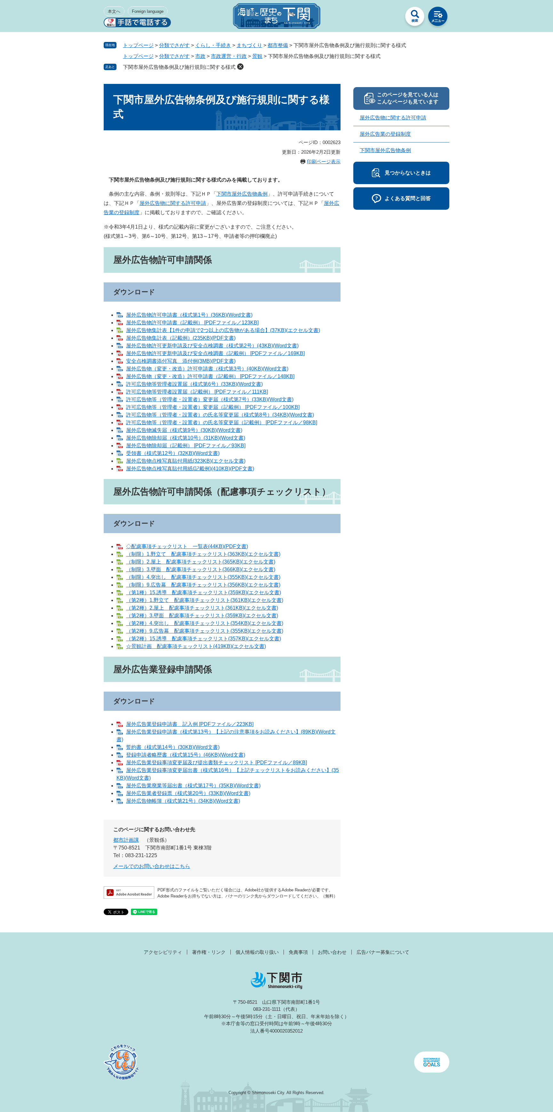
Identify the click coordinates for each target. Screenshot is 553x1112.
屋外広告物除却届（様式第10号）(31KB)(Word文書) (185, 438)
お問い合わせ (332, 952)
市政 (200, 56)
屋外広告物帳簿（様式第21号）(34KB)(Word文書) (183, 801)
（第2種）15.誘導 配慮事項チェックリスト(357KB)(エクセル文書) (203, 638)
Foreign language (148, 11)
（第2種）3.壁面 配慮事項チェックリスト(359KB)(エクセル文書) (202, 615)
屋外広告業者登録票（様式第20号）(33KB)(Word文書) (188, 793)
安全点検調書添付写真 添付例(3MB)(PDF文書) (181, 361)
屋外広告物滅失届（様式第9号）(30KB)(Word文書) (184, 430)
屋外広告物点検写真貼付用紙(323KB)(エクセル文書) (185, 461)
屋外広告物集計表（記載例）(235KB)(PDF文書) (181, 338)
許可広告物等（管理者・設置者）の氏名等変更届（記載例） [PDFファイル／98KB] (221, 422)
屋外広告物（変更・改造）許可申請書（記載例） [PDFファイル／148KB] (210, 376)
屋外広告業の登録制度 (385, 134)
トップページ (138, 45)
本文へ (114, 11)
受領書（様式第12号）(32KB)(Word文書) (173, 453)
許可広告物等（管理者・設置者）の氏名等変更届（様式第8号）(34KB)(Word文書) (220, 415)
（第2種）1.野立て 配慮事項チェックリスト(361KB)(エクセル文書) (204, 600)
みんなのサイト (391, 17)
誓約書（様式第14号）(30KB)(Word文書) (173, 747)
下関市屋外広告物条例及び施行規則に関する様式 (179, 67)
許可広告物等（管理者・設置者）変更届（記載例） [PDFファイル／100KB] (213, 407)
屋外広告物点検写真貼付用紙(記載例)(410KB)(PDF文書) (190, 468)
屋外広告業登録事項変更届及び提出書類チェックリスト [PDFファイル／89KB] (216, 762)
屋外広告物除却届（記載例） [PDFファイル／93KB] (185, 445)
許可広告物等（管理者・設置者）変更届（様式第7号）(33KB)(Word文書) (209, 399)
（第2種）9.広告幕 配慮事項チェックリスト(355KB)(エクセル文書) (204, 631)
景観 (257, 56)
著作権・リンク (209, 952)
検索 (414, 17)
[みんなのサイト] (391, 17)
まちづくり (249, 45)
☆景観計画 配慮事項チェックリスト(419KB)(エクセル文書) (196, 646)
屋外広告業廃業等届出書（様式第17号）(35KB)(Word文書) (193, 785)
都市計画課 (126, 840)
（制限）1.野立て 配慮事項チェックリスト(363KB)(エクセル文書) (203, 554)
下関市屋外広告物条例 (242, 194)
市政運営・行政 (229, 56)
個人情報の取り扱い (257, 952)
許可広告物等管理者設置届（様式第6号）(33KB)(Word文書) (194, 384)
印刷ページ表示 (324, 161)
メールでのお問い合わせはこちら (151, 866)
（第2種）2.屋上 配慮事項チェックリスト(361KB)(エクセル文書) (202, 608)
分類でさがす (174, 45)
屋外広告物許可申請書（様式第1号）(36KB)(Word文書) (189, 315)
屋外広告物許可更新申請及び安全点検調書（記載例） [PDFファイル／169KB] (215, 353)
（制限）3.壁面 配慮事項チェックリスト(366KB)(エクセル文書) (200, 569)
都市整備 (278, 45)
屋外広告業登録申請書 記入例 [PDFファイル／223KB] (189, 724)
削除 (240, 66)
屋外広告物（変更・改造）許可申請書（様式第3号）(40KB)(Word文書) (207, 368)
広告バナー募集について (383, 952)
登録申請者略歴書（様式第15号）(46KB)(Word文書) (185, 755)
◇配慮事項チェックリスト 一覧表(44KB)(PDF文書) (187, 546)
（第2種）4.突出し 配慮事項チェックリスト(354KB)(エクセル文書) (204, 623)
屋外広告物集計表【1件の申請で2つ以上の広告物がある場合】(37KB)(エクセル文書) (223, 330)
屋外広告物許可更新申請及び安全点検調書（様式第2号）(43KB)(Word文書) (212, 345)
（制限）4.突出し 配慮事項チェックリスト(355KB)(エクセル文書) (203, 577)
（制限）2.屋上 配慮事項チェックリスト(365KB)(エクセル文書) (200, 561)
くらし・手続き (213, 45)
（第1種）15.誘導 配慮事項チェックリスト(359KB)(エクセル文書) (203, 592)
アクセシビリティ (163, 952)
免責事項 (298, 952)
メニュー (437, 17)
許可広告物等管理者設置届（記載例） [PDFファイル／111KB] (197, 391)
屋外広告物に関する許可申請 (173, 203)
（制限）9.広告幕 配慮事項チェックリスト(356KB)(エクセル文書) (203, 585)
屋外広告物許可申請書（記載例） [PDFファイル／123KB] (192, 322)
